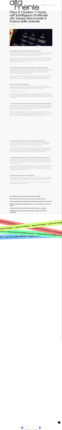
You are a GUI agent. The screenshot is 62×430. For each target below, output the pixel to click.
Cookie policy (39, 270)
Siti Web (47, 254)
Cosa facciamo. (37, 257)
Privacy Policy (44, 270)
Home (35, 252)
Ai (46, 258)
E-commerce (48, 255)
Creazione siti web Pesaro (36, 271)
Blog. (35, 261)
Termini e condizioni (50, 270)
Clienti (35, 254)
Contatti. (36, 263)
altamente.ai (36, 264)
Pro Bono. (36, 260)
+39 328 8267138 (23, 254)
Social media (48, 257)
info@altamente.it (24, 252)
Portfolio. (36, 258)
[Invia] (40, 428)
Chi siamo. (36, 255)
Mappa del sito (34, 270)
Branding (48, 252)
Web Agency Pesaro (43, 271)
